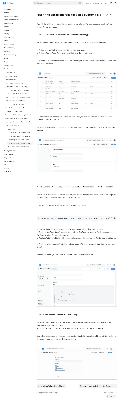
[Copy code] (114, 217)
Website (104, 3)
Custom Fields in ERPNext (48, 120)
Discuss (96, 3)
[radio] (107, 396)
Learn (88, 3)
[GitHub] (115, 3)
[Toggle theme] (110, 3)
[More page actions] (115, 15)
